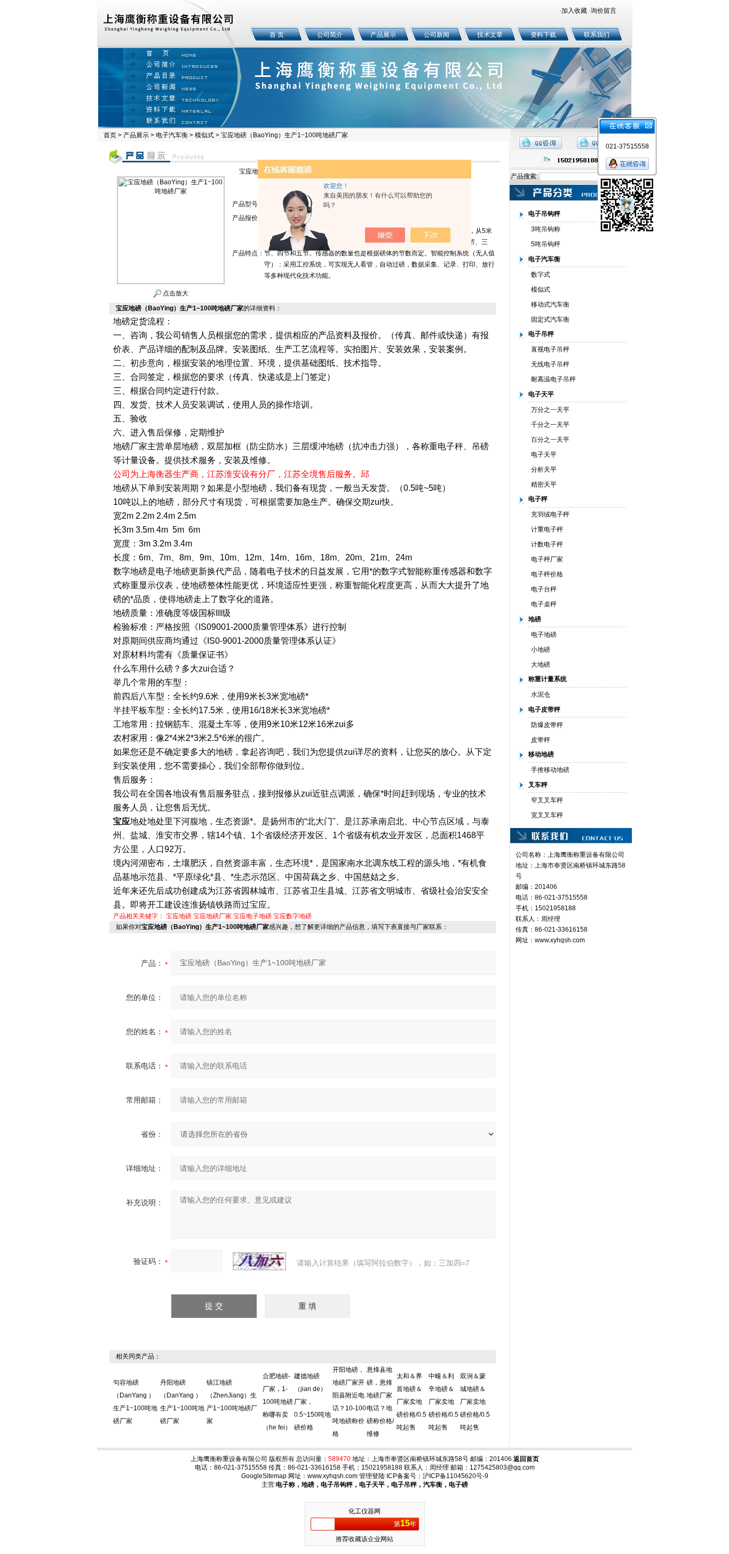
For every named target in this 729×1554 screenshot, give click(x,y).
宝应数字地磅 (292, 916)
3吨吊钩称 (545, 229)
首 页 (277, 34)
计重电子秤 (547, 529)
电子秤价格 (547, 574)
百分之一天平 (550, 439)
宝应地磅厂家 (212, 916)
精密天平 (544, 484)
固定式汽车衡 (550, 319)
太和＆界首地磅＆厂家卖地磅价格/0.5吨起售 (411, 1401)
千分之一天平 (550, 424)
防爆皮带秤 (547, 725)
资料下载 (543, 34)
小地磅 (540, 649)
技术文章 (490, 34)
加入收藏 (574, 10)
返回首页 (526, 1459)
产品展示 (383, 34)
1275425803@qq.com (502, 1467)
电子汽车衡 (172, 135)
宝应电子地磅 (252, 916)
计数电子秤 (547, 544)
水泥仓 (540, 694)
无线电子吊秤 (550, 364)
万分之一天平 (550, 409)
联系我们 (596, 34)
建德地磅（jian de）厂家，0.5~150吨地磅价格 (312, 1401)
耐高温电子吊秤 (553, 379)
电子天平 (544, 454)
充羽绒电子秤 (550, 514)
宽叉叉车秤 (547, 815)
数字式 (540, 274)
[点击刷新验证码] (259, 1261)
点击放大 (174, 293)
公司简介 (330, 34)
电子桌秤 (544, 604)
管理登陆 (372, 1476)
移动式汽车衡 (550, 304)
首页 (110, 135)
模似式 (204, 135)
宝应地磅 (179, 916)
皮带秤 (540, 740)
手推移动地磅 (550, 770)
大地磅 (540, 664)
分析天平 (544, 469)
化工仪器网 (364, 1511)
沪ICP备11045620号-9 (455, 1476)
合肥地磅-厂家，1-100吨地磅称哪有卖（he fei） (278, 1401)
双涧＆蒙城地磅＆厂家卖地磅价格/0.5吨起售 (475, 1401)
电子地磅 (544, 634)
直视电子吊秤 (550, 349)
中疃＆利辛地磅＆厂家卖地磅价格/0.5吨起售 (443, 1401)
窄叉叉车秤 (547, 800)
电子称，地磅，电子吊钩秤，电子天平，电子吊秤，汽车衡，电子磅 (372, 1484)
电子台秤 (544, 589)
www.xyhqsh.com (560, 940)
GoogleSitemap (264, 1476)
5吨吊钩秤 (545, 244)
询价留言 (603, 10)
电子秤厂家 (547, 559)
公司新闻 (436, 34)
